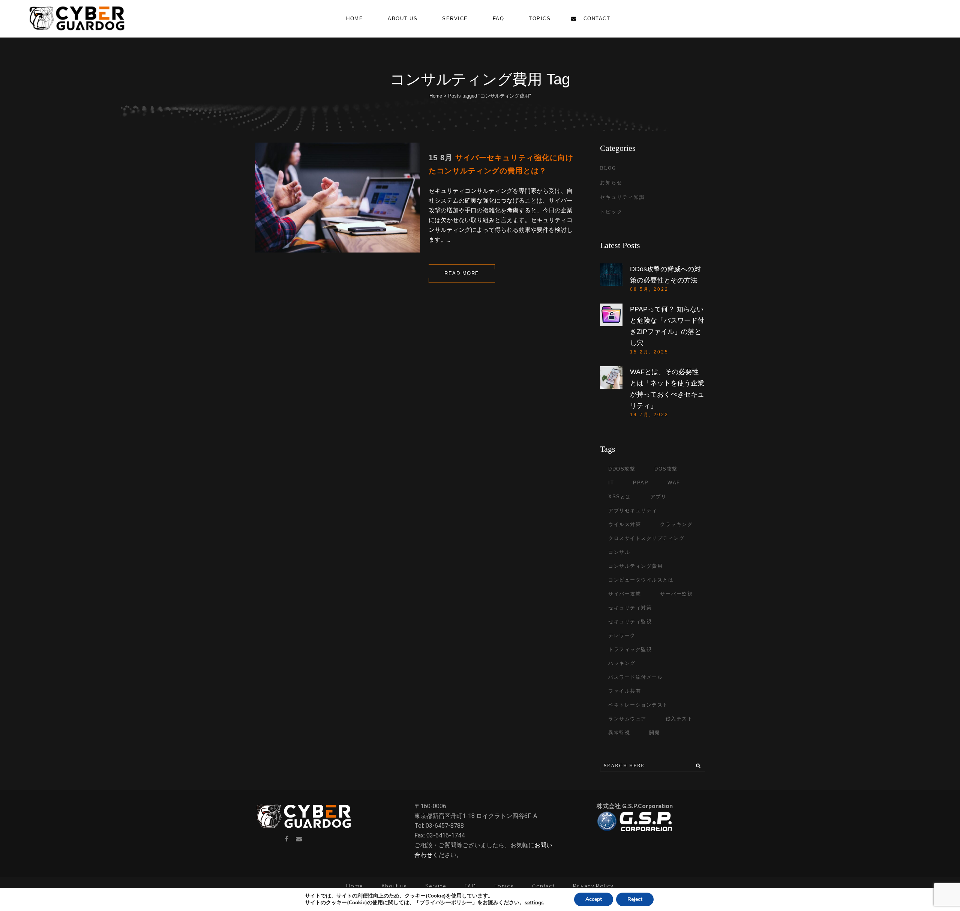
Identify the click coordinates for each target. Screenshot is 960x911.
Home (435, 96)
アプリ (658, 496)
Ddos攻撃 (621, 469)
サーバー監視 (676, 594)
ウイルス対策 (624, 524)
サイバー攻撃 (624, 594)
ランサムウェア (627, 719)
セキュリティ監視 (630, 621)
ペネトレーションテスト (638, 705)
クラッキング (676, 524)
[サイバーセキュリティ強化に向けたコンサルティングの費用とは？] (337, 198)
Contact (543, 886)
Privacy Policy (593, 886)
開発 (654, 732)
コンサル (619, 552)
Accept (593, 899)
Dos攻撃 (666, 469)
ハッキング (622, 663)
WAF (674, 483)
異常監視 (619, 732)
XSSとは (619, 496)
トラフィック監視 (630, 649)
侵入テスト (679, 719)
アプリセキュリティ (632, 510)
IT (611, 483)
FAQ (470, 886)
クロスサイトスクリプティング (646, 538)
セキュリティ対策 (630, 607)
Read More (461, 273)
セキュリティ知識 (622, 197)
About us (394, 886)
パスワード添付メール (635, 677)
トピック (611, 212)
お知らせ (611, 182)
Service (435, 886)
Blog (608, 168)
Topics (504, 886)
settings (534, 902)
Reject (634, 899)
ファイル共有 (624, 691)
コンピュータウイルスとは (641, 580)
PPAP (640, 483)
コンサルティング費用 (635, 566)
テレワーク (622, 635)
